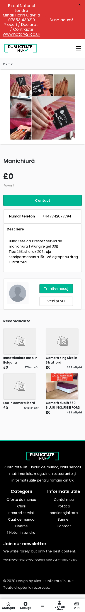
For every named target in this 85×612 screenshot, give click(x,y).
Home (8, 63)
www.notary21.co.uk (21, 34)
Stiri (76, 607)
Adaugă (25, 607)
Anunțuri (8, 607)
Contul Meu (59, 608)
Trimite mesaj (56, 288)
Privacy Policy (67, 559)
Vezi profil (56, 301)
